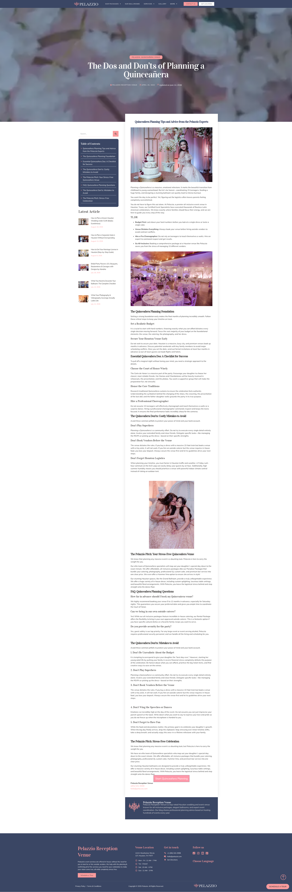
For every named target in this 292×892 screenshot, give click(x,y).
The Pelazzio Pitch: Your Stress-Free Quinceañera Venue (98, 178)
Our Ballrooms (132, 4)
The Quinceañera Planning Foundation (99, 156)
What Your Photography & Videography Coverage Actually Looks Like (103, 298)
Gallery (162, 4)
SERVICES (148, 4)
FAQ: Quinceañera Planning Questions (99, 185)
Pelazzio (136, 57)
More (172, 4)
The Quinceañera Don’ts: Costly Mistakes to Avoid (96, 170)
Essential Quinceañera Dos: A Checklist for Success (99, 162)
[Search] (116, 134)
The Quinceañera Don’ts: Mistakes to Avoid (98, 191)
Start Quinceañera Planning (171, 778)
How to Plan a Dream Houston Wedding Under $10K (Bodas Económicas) (102, 221)
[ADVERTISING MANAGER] (123, 85)
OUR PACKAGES (112, 4)
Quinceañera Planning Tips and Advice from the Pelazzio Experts (99, 149)
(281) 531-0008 (137, 786)
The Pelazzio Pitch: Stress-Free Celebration (96, 199)
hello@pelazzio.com (139, 788)
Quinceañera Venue (150, 57)
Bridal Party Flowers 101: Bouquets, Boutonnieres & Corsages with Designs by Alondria (104, 266)
